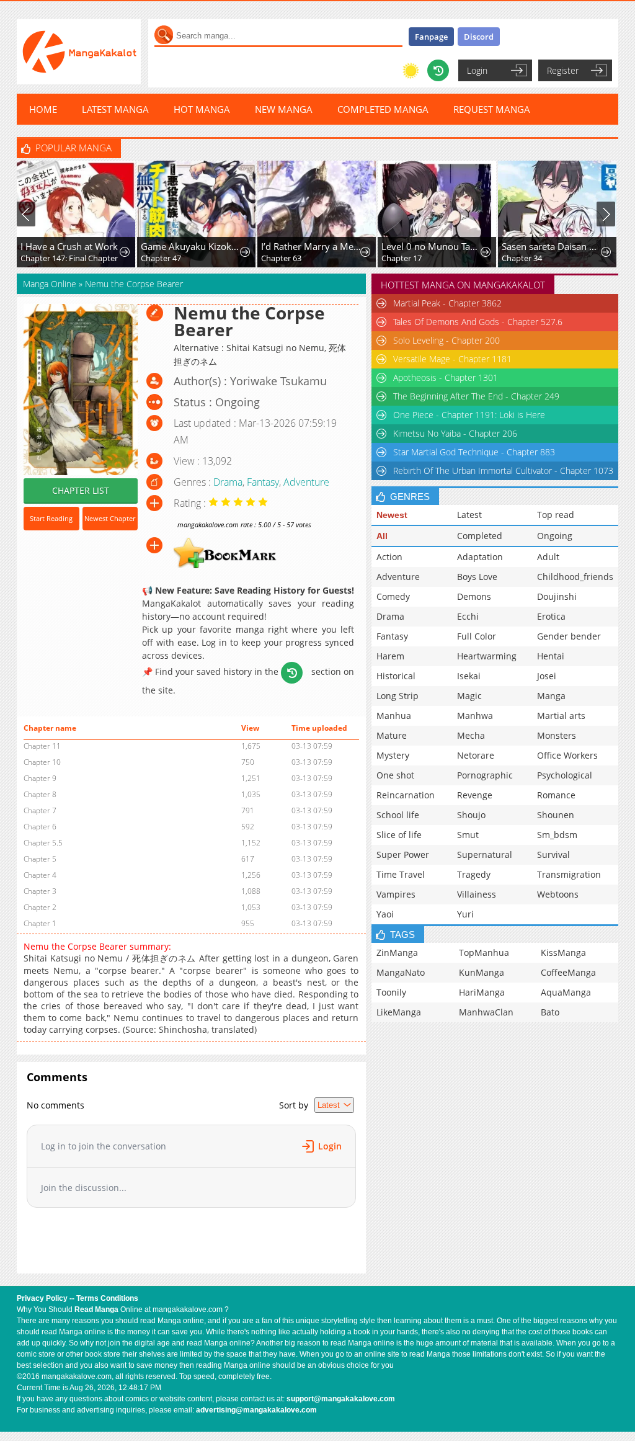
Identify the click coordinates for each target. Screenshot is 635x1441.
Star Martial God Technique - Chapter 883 (474, 452)
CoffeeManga (568, 972)
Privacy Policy (42, 1298)
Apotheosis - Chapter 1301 (445, 377)
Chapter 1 (40, 923)
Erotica (551, 616)
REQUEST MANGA (491, 109)
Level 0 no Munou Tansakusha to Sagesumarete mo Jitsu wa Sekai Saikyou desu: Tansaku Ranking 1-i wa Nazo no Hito (431, 246)
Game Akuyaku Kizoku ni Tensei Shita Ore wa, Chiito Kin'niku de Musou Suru (191, 246)
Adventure (306, 482)
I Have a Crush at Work (69, 246)
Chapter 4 (40, 875)
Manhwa (475, 715)
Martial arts (561, 715)
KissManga (563, 952)
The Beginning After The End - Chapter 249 (476, 396)
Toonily (391, 992)
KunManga (481, 972)
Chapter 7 (40, 810)
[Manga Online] (79, 51)
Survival (553, 854)
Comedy (393, 596)
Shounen (555, 815)
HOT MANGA (202, 109)
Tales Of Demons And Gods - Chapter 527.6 (477, 322)
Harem (390, 656)
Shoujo (471, 815)
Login (477, 70)
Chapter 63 (281, 258)
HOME (43, 109)
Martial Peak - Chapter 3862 (447, 303)
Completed (479, 536)
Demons (474, 596)
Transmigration (569, 874)
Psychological (564, 775)
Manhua (393, 715)
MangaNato (400, 972)
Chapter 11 (42, 746)
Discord (479, 36)
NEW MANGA (284, 109)
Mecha (471, 735)
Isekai (469, 676)
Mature (391, 735)
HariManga (482, 992)
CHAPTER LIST (80, 490)
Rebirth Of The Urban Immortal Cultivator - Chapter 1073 (503, 470)
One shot (395, 775)
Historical (395, 676)
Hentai (550, 656)
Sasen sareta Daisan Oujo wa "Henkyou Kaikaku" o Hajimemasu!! (552, 246)
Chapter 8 (40, 794)
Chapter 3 (40, 891)
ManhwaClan (486, 1012)
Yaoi (385, 914)
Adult (548, 557)
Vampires (395, 894)
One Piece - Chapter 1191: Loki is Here (469, 415)
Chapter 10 (42, 762)
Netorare (475, 755)
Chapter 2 (40, 907)
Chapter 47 (161, 258)
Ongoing (554, 536)
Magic (469, 696)
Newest (391, 515)
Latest (469, 514)
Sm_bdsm (557, 835)
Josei (546, 676)
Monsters (556, 735)
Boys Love (477, 576)
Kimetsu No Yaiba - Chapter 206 (455, 433)
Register (563, 70)
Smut (468, 835)
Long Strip (397, 696)
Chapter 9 (40, 778)
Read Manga (96, 1309)
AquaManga (566, 992)
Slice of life (399, 835)
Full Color (476, 636)
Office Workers (567, 755)
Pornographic (485, 775)
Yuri (465, 914)
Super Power (402, 854)
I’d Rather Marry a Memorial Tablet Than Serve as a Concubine (311, 246)
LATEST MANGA (115, 109)
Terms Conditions (107, 1298)
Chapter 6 (40, 826)
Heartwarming (487, 656)
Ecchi (468, 616)
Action (389, 557)
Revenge (474, 795)
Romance (556, 795)
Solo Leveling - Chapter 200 (446, 340)
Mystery (392, 755)
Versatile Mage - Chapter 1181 (452, 359)
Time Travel (400, 874)
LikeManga (398, 1012)
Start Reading (51, 518)
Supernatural (484, 854)
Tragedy (474, 874)
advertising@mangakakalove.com (256, 1410)
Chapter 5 (40, 859)
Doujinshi (557, 596)
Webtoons (558, 894)
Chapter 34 (522, 258)
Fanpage (431, 36)
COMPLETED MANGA (383, 109)
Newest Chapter (109, 518)
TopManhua (484, 952)
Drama (227, 482)
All (382, 536)
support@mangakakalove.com (340, 1398)
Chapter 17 (401, 258)
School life (397, 815)
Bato (550, 1012)
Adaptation (480, 557)
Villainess (476, 894)
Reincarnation (405, 795)
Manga (551, 696)
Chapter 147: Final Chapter (69, 258)
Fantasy (263, 482)
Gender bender (569, 636)
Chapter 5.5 (43, 842)
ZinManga (397, 952)
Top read (555, 514)
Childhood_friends (575, 576)
